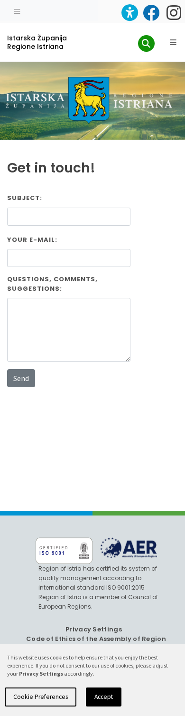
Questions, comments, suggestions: (52, 284)
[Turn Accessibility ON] (129, 12)
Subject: (24, 197)
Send (21, 378)
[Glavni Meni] (173, 42)
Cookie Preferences (40, 697)
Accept (103, 697)
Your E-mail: (32, 239)
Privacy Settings (93, 629)
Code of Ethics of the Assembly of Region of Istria (96, 643)
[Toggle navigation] (17, 10)
